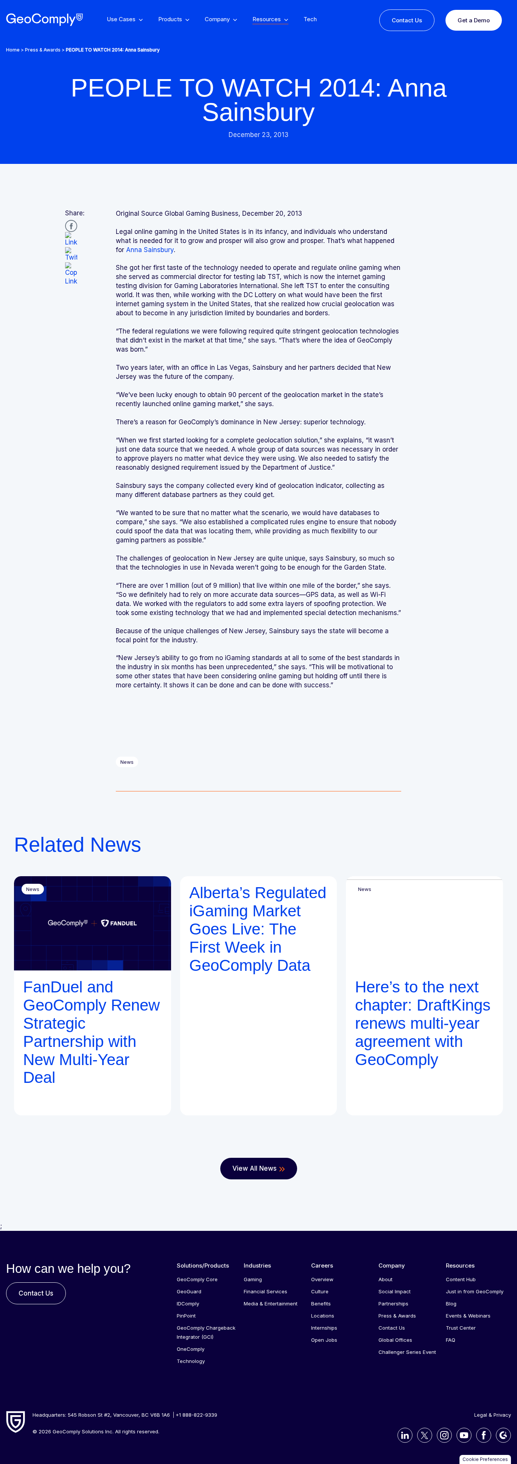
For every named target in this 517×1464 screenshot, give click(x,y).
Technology (191, 1361)
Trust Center (461, 1328)
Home (13, 50)
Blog (451, 1303)
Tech (310, 19)
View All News (254, 1168)
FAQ (450, 1340)
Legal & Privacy (492, 1415)
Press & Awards (43, 50)
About (385, 1279)
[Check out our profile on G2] (501, 1435)
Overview (322, 1279)
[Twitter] (71, 254)
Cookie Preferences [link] (485, 1459)
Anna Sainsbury (150, 250)
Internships (324, 1328)
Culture (320, 1291)
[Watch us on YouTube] (462, 1435)
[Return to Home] (44, 19)
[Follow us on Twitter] (422, 1435)
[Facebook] (71, 226)
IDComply (188, 1303)
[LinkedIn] (71, 239)
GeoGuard (189, 1291)
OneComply (190, 1349)
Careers (322, 1266)
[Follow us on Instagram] (442, 1435)
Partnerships (393, 1303)
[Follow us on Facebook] (481, 1435)
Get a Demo (474, 20)
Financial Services (265, 1291)
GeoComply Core (197, 1279)
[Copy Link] (71, 274)
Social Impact (394, 1291)
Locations (322, 1316)
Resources (460, 1266)
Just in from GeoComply (474, 1291)
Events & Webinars (468, 1316)
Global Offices (395, 1340)
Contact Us (407, 20)
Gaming (253, 1279)
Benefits (321, 1303)
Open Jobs (324, 1340)
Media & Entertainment (270, 1303)
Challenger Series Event (407, 1352)
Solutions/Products (203, 1266)
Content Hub (461, 1279)
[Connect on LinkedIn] (403, 1435)
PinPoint (186, 1316)
